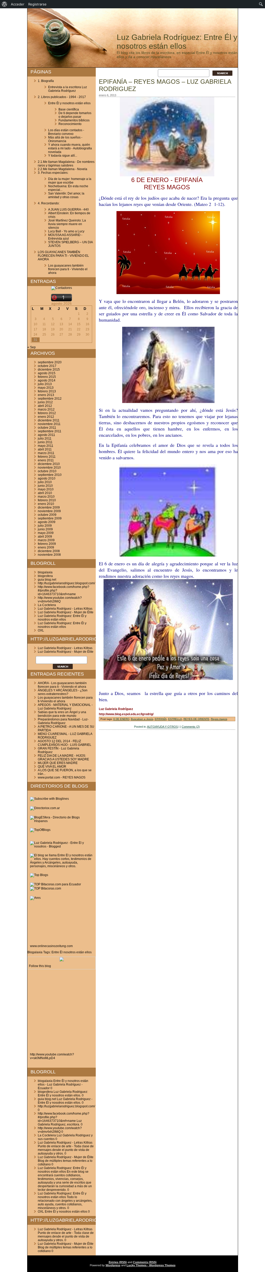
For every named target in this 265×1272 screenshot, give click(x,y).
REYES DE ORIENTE (196, 719)
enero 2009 (46, 547)
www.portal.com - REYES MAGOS (61, 777)
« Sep (31, 347)
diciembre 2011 (49, 420)
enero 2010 (46, 504)
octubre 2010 (47, 471)
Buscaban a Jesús (142, 719)
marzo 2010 (46, 496)
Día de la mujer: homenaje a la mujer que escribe (69, 180)
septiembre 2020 (50, 362)
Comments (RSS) (145, 1262)
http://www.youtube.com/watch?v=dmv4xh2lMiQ (60, 599)
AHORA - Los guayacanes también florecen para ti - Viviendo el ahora (62, 685)
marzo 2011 (46, 453)
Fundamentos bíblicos (74, 120)
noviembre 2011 (49, 424)
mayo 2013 (46, 388)
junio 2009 (45, 529)
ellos (88, 952)
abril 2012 (45, 406)
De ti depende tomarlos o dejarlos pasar (74, 115)
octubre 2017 (47, 366)
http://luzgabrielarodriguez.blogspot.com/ (66, 583)
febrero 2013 (47, 391)
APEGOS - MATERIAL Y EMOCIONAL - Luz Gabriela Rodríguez (65, 706)
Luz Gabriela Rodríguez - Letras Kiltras (65, 608)
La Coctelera (47, 605)
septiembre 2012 (50, 398)
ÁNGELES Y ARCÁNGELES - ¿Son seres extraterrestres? (62, 692)
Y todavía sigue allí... (62, 155)
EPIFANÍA (161, 719)
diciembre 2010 (49, 464)
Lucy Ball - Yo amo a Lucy (66, 231)
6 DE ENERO (121, 719)
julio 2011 (44, 438)
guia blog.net (47, 579)
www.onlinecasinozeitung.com (51, 946)
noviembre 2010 (49, 467)
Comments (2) (191, 726)
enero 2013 (46, 395)
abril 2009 (45, 536)
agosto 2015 (46, 373)
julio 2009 (45, 525)
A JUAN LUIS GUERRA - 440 (68, 209)
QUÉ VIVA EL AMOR (52, 766)
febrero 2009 (47, 544)
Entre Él (57, 952)
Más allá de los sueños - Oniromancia (65, 139)
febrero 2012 (47, 413)
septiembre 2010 (50, 475)
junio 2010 (45, 486)
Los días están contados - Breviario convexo (66, 132)
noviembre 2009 (49, 511)
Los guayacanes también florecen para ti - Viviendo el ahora (67, 269)
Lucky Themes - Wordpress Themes (151, 1265)
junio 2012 (45, 402)
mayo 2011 (45, 446)
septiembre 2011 (49, 431)
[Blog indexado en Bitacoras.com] (55, 884)
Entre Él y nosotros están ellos (69, 103)
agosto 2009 (46, 522)
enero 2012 (46, 417)
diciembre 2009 (49, 507)
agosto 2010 (46, 478)
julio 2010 (45, 482)
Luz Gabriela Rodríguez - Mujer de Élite (65, 612)
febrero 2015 (47, 377)
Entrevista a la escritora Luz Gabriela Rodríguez (67, 89)
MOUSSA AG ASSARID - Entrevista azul (65, 236)
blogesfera (45, 576)
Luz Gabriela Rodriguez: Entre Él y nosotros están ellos (62, 617)
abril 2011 (45, 449)
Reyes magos (219, 719)
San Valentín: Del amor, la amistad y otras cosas (66, 195)
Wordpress (113, 1265)
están (80, 952)
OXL (41, 630)
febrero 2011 (47, 456)
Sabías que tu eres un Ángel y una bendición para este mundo (62, 714)
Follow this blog (40, 966)
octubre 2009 (47, 515)
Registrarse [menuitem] (37, 4)
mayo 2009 (46, 533)
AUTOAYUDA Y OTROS (162, 726)
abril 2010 (45, 493)
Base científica (68, 109)
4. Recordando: (49, 203)
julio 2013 (45, 384)
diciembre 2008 (49, 551)
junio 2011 (45, 442)
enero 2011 (46, 460)
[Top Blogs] (39, 875)
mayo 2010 (46, 489)
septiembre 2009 (50, 518)
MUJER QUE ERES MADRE (58, 763)
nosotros (69, 952)
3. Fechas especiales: (53, 173)
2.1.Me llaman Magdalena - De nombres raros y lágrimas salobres (66, 163)
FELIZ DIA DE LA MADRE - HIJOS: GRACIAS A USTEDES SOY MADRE (63, 757)
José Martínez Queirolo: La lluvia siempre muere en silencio (67, 224)
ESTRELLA (175, 719)
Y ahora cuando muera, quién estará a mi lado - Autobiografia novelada (70, 148)
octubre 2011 (47, 427)
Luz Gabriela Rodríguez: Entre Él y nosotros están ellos (177, 41)
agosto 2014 (46, 380)
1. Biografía (46, 81)
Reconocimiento (70, 124)
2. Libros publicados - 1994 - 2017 (62, 97)
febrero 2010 (47, 500)
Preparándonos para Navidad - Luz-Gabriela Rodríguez (63, 721)
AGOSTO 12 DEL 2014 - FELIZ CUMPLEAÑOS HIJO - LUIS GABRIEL (64, 743)
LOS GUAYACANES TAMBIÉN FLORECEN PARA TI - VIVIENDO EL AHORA (63, 255)
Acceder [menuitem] (17, 4)
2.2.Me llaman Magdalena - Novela (62, 169)
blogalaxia (45, 572)
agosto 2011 (46, 435)
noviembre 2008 (49, 555)
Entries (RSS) (118, 1262)
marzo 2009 (46, 540)
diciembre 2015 (49, 369)
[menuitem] (4, 4)
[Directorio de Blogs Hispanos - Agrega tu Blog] (61, 821)
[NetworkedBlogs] (62, 960)
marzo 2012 (46, 409)
